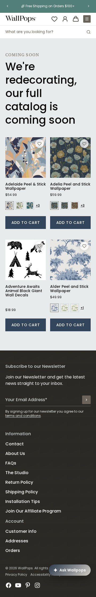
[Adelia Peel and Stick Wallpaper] (70, 157)
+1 (82, 308)
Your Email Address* (26, 400)
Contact (14, 444)
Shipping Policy (21, 492)
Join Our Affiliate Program (33, 511)
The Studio (17, 473)
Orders (12, 550)
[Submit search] (88, 32)
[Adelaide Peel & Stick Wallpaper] (25, 157)
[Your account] (65, 19)
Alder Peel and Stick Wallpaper (69, 288)
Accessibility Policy (45, 574)
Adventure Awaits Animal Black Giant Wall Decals (23, 290)
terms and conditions (23, 415)
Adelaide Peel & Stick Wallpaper (25, 186)
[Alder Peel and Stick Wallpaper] (70, 260)
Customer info (21, 531)
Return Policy (19, 482)
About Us (15, 453)
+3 (38, 205)
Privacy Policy (16, 574)
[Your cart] (76, 19)
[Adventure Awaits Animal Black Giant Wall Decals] (25, 260)
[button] (7, 6)
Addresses (16, 541)
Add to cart (25, 222)
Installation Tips (22, 501)
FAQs (10, 463)
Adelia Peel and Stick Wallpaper (70, 186)
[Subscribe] (86, 400)
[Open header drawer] (87, 19)
